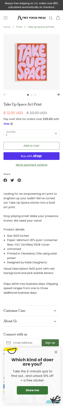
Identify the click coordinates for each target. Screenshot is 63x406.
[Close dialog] (56, 352)
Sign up (50, 343)
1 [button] (28, 95)
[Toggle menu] (5, 17)
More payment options (31, 165)
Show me (32, 390)
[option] (31, 62)
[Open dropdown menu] (54, 311)
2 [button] (31, 95)
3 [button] (35, 95)
